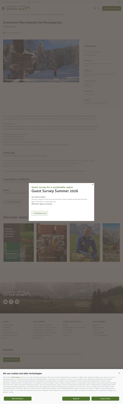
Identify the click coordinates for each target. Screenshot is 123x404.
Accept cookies (105, 398)
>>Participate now (39, 213)
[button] (119, 373)
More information (17, 398)
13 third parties (15, 377)
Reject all (76, 398)
